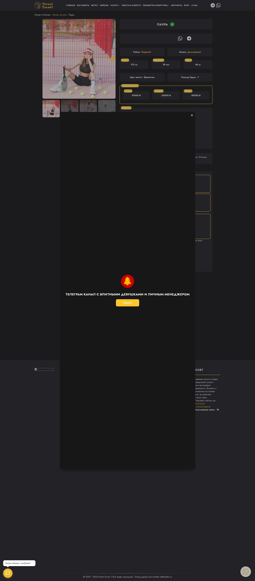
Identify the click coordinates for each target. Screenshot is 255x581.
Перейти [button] (127, 302)
